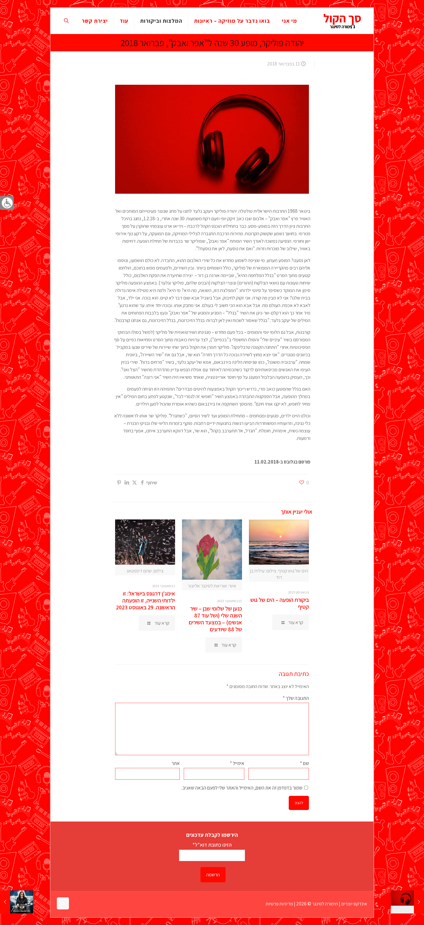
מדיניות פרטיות (279, 903)
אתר (175, 763)
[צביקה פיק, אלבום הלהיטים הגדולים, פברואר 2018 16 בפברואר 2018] (16, 901)
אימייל (237, 763)
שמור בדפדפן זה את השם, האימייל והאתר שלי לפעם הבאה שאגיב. (241, 788)
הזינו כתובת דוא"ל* (212, 844)
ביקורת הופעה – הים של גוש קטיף (279, 603)
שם (304, 763)
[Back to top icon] (63, 903)
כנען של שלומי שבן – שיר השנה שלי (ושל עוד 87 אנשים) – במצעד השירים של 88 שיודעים (215, 619)
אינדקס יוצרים (354, 903)
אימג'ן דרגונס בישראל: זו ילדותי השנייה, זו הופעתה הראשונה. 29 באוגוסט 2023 (145, 600)
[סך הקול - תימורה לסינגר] (342, 21)
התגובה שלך (296, 698)
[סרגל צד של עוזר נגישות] (7, 203)
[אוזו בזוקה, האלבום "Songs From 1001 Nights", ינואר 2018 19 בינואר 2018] (407, 901)
